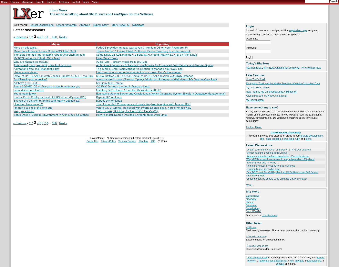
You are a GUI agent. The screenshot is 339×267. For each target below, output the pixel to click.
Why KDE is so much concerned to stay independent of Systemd (280, 159)
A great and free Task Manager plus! (36, 68)
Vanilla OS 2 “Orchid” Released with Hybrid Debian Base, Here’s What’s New (143, 107)
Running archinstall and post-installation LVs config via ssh (277, 156)
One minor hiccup (255, 175)
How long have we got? (28, 104)
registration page (298, 30)
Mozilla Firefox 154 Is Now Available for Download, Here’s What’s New (283, 67)
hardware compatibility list (272, 260)
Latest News (252, 196)
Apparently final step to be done (263, 169)
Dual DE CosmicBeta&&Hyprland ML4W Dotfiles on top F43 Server (282, 172)
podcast (280, 263)
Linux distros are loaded (29, 90)
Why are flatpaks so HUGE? (31, 61)
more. (308, 139)
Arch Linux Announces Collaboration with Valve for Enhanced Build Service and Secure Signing (155, 65)
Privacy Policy (108, 141)
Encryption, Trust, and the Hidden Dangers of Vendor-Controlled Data (283, 83)
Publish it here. (254, 127)
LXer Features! (269, 215)
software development (311, 135)
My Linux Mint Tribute (257, 87)
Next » (63, 37)
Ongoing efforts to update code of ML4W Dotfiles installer (276, 178)
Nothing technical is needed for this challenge (270, 165)
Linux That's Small (255, 79)
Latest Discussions (42, 24)
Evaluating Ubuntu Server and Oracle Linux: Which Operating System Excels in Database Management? (161, 93)
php (262, 139)
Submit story (252, 208)
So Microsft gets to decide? (30, 79)
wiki (292, 260)
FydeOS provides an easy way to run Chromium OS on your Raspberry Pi (142, 47)
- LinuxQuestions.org (257, 246)
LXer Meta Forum (107, 58)
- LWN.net (251, 227)
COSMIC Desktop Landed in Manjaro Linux (123, 86)
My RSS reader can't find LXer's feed (37, 58)
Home (4, 2)
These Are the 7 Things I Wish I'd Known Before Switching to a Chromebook (143, 51)
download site (313, 260)
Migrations (27, 2)
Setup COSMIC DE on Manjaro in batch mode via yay (47, 86)
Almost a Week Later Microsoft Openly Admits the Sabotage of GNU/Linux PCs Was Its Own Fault (156, 79)
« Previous (19, 37)
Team (86, 2)
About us (143, 141)
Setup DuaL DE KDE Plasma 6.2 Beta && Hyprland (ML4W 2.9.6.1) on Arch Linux (146, 54)
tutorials (299, 260)
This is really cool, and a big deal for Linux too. (42, 65)
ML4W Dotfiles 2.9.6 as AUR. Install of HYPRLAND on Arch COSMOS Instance (144, 75)
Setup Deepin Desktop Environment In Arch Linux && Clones (51, 114)
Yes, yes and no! (24, 111)
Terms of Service (127, 141)
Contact (76, 2)
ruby (297, 139)
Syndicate (251, 205)
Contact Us (92, 141)
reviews (251, 260)
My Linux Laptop (255, 100)
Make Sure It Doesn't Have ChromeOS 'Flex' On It (45, 51)
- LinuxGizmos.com (256, 236)
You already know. (25, 93)
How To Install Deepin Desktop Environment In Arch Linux (131, 114)
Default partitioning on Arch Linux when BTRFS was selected (278, 149)
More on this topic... (26, 47)
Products (51, 2)
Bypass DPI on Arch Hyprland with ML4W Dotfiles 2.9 (46, 100)
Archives (84, 24)
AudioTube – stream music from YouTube (122, 61)
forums (320, 257)
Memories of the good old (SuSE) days (266, 152)
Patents (40, 2)
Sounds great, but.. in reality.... (262, 162)
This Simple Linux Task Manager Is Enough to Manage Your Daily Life (139, 68)
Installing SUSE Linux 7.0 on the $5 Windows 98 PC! (128, 90)
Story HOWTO (253, 211)
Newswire (251, 199)
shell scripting (273, 139)
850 (54, 37)
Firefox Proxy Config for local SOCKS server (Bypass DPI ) (50, 97)
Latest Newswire (66, 24)
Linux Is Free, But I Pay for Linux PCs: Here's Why (127, 111)
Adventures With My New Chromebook (266, 96)
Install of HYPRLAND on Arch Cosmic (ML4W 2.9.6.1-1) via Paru (54, 75)
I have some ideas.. (26, 72)
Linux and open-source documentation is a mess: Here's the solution (138, 72)
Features (64, 2)
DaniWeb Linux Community (286, 132)
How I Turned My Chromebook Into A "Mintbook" (271, 91)
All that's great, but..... (27, 83)
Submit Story (101, 24)
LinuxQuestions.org (257, 257)
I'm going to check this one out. (33, 107)
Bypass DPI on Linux (109, 97)
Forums (15, 2)
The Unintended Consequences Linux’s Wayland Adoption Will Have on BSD (143, 104)
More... (249, 185)
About (95, 2)
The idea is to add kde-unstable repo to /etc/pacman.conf (49, 54)
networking (288, 139)
